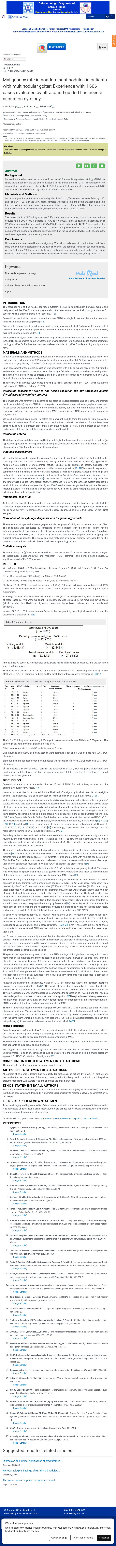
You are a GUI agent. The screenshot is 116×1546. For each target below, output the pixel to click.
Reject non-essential (83, 1538)
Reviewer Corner (73, 31)
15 (27, 824)
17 (14, 827)
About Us (23, 31)
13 (6, 824)
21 (62, 831)
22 (62, 925)
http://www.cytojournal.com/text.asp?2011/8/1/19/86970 (69, 1118)
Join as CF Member (30, 29)
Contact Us (98, 31)
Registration (88, 29)
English (9, 59)
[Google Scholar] (20, 1134)
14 (13, 824)
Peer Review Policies (53, 29)
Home (15, 31)
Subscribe (87, 31)
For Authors (59, 31)
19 (32, 827)
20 (49, 827)
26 (73, 1021)
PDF (104, 47)
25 (69, 996)
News (41, 29)
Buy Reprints (57, 46)
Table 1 (33, 614)
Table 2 (97, 674)
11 (97, 795)
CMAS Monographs (71, 29)
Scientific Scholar (25, 1513)
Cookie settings (59, 1538)
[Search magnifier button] (112, 16)
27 (52, 1056)
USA (36, 1513)
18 (22, 827)
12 (106, 820)
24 (66, 925)
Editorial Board (35, 31)
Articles (47, 31)
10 (94, 795)
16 (4, 827)
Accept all (104, 1538)
